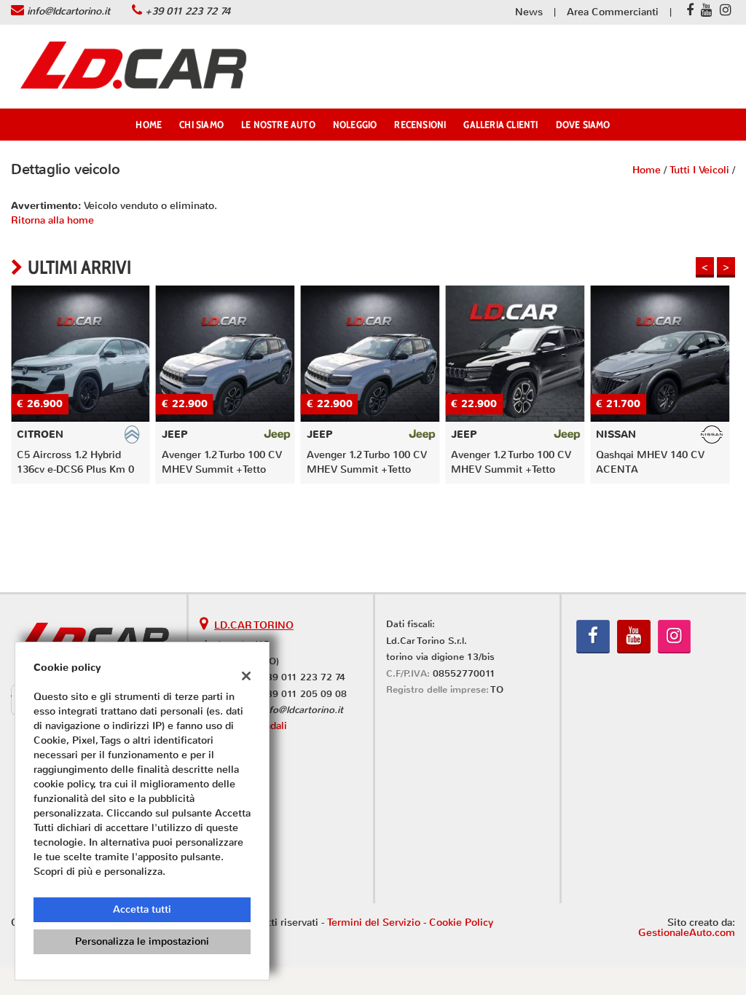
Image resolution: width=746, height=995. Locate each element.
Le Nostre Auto (278, 124)
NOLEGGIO (355, 124)
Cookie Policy (461, 922)
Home (149, 124)
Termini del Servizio (373, 922)
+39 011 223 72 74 (187, 11)
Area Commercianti (613, 12)
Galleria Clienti (500, 124)
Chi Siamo (201, 124)
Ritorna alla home (52, 220)
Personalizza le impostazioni (142, 941)
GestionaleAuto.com (686, 933)
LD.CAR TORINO (254, 625)
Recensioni (420, 124)
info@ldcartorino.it (68, 11)
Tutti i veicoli (699, 170)
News (529, 12)
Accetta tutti (142, 909)
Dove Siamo (583, 124)
